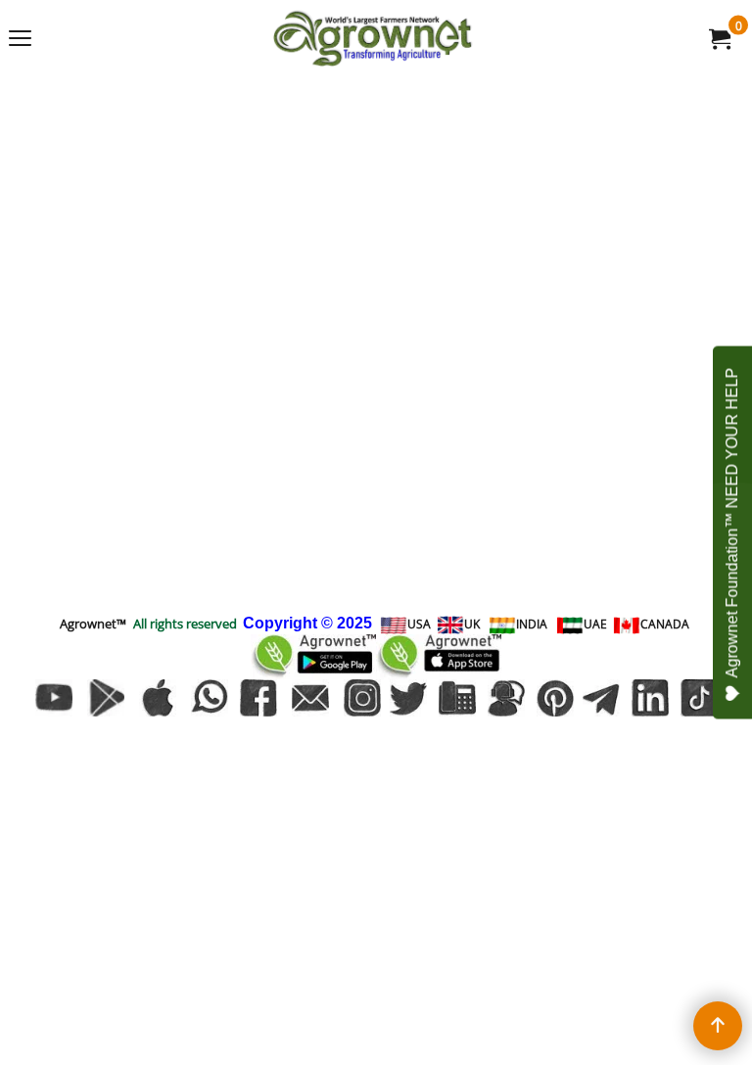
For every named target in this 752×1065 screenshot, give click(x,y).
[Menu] (20, 40)
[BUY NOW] (718, 38)
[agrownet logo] (372, 38)
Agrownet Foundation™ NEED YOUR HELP (732, 523)
